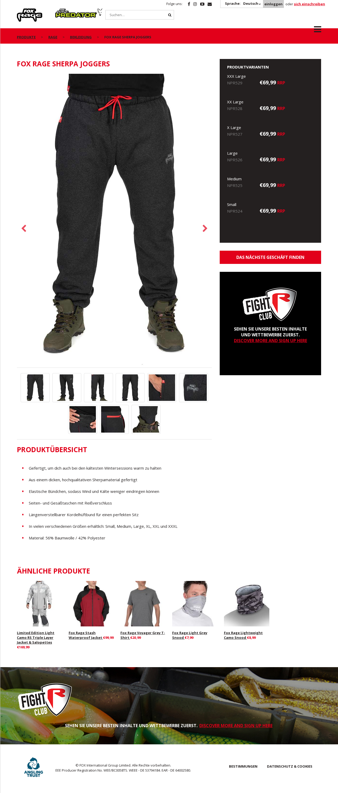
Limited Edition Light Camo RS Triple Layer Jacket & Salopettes (35, 637)
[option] (114, 221)
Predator (64, 11)
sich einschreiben (309, 4)
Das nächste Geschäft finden (270, 257)
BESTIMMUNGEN (243, 766)
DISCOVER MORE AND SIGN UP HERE (270, 340)
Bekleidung (81, 37)
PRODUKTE (26, 37)
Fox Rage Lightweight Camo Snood (243, 635)
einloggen (273, 4)
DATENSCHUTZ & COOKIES (289, 766)
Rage (22, 11)
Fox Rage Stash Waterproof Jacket (86, 635)
